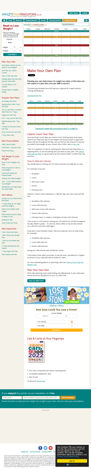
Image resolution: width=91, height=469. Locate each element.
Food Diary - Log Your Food (11, 147)
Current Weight (56, 313)
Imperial (53, 305)
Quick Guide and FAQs (9, 223)
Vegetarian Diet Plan (9, 115)
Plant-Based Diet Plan (9, 254)
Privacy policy (7, 404)
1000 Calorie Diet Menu (10, 232)
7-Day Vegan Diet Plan (10, 251)
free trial (75, 144)
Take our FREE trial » (36, 281)
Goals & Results (31, 20)
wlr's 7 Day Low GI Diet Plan (12, 118)
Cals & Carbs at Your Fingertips (45, 338)
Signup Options (70, 20)
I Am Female (41, 322)
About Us (24, 452)
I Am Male (40, 326)
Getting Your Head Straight (11, 178)
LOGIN (84, 13)
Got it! (72, 461)
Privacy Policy (47, 452)
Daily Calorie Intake (8, 144)
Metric (61, 305)
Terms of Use (35, 452)
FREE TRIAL (73, 13)
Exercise (19, 20)
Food (10, 20)
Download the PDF (34, 96)
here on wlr (41, 381)
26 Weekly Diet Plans (9, 101)
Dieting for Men (7, 220)
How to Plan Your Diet (9, 76)
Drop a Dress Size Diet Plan (11, 132)
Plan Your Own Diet (38, 270)
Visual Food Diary (8, 151)
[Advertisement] (45, 5)
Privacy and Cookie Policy (68, 456)
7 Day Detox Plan (8, 135)
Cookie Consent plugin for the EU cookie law (72, 464)
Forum (43, 20)
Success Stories (55, 20)
